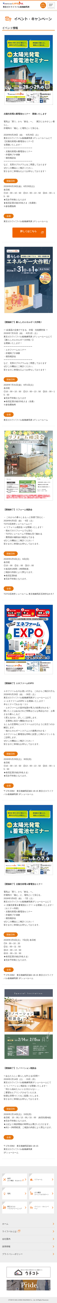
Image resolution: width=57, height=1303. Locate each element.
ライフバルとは (9, 1231)
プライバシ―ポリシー (12, 1254)
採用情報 (6, 1246)
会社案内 (6, 1239)
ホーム (5, 1224)
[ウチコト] (28, 1272)
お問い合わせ (43, 5)
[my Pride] (28, 1285)
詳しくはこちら (28, 231)
